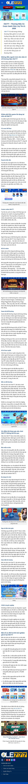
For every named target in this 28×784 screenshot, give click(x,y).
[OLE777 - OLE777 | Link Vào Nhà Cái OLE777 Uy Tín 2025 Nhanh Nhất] (14, 2)
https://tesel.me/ (13, 135)
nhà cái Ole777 (17, 708)
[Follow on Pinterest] (7, 760)
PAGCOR (13, 69)
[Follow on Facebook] (2, 760)
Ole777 (6, 31)
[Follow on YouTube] (9, 760)
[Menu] (2, 3)
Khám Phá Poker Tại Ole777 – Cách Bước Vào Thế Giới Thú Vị (14, 737)
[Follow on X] (5, 760)
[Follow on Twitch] (14, 760)
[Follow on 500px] (12, 760)
